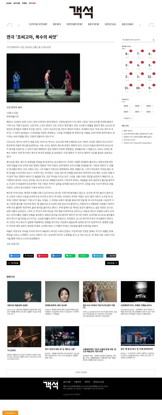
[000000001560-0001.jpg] (43, 77)
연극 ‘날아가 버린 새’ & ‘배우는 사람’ (60, 349)
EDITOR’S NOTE (129, 140)
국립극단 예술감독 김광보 (17, 305)
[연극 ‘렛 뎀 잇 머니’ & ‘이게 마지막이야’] (138, 336)
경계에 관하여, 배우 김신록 (56, 305)
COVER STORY (38, 24)
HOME (8, 3)
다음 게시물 (110, 263)
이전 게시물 (14, 263)
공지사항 (16, 3)
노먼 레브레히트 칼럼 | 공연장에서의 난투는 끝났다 (141, 134)
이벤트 (24, 3)
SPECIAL (110, 24)
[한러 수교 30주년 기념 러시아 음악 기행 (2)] (100, 291)
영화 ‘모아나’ (128, 130)
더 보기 (127, 118)
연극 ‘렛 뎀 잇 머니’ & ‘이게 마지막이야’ (137, 349)
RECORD (127, 24)
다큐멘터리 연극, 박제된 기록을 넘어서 (136, 305)
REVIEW (93, 24)
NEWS (57, 24)
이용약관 (77, 381)
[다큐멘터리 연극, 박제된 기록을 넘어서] (138, 291)
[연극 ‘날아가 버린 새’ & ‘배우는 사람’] (62, 336)
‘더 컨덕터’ (11, 350)
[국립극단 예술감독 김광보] (24, 291)
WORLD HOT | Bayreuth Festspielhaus (137, 143)
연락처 (87, 381)
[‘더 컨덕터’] (24, 336)
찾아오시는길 (98, 381)
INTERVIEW (75, 24)
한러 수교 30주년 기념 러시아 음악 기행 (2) (99, 306)
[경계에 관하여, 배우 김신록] (62, 291)
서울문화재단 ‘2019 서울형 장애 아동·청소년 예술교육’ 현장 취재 (99, 350)
